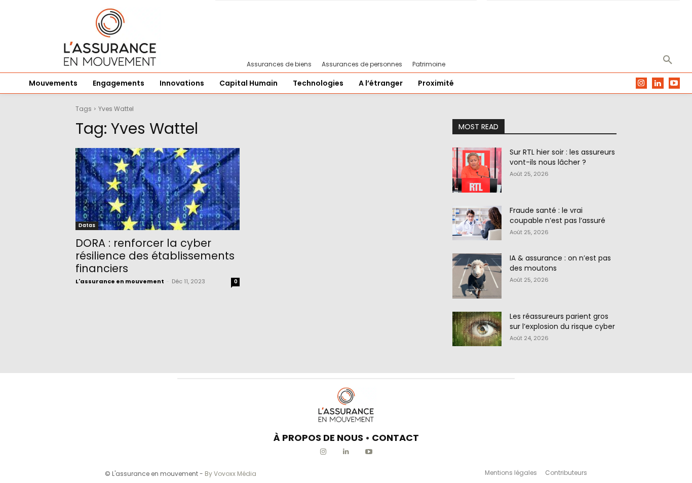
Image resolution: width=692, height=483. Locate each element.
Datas (87, 225)
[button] (668, 60)
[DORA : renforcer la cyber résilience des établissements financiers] (157, 189)
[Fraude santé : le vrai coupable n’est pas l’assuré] (477, 223)
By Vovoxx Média (230, 473)
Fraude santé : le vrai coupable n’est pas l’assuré (557, 215)
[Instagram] (641, 83)
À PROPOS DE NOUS (318, 437)
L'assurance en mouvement (119, 281)
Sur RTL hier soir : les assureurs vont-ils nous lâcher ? (562, 157)
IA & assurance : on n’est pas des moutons (560, 263)
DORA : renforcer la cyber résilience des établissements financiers (155, 256)
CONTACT (395, 437)
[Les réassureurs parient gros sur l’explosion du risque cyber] (477, 329)
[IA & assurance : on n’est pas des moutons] (477, 276)
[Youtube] (674, 83)
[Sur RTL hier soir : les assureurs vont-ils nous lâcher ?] (477, 170)
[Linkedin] (658, 83)
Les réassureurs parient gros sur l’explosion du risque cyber (562, 321)
